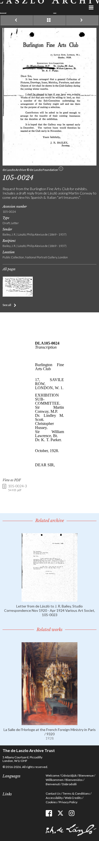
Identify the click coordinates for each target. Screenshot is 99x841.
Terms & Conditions (76, 793)
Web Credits (73, 798)
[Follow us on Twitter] (60, 813)
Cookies (51, 802)
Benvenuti (53, 784)
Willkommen (54, 780)
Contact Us (53, 793)
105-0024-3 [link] (17, 488)
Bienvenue (86, 775)
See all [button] (7, 305)
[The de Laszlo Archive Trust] (49, 6)
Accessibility (54, 798)
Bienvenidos (74, 780)
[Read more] (49, 599)
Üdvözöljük (69, 775)
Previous (17, 20)
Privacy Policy (68, 802)
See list (49, 20)
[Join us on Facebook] (49, 813)
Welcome (52, 775)
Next (82, 20)
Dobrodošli (69, 784)
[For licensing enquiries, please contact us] (61, 169)
